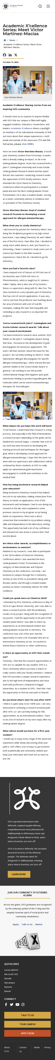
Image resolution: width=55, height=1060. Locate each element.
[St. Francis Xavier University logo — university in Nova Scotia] (12, 6)
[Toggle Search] (40, 6)
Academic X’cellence (21, 128)
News (12, 40)
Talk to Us (27, 924)
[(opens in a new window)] (6, 1004)
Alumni (38, 924)
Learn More (19, 874)
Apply (16, 924)
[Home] (5, 40)
